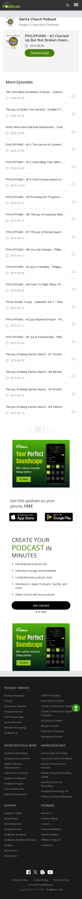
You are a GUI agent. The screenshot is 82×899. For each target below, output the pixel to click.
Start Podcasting (50, 695)
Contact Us (47, 845)
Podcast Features (14, 695)
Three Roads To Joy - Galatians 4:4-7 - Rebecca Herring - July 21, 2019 (35, 301)
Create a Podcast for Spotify (57, 706)
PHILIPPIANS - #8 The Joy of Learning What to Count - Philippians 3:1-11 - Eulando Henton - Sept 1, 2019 (35, 214)
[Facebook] (29, 873)
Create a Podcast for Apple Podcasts (56, 713)
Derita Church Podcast (37, 19)
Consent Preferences (40, 884)
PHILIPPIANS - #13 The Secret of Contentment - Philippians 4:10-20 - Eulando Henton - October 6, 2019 (35, 144)
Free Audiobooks (14, 789)
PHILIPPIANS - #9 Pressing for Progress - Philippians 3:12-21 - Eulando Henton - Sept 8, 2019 (35, 197)
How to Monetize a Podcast (56, 758)
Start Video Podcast (52, 700)
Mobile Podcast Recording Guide (56, 774)
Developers (11, 855)
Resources (10, 850)
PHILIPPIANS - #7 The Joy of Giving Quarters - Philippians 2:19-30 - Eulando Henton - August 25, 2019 (35, 232)
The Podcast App (14, 717)
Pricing (8, 701)
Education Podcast (51, 736)
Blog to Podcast (50, 726)
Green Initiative (50, 834)
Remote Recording (14, 727)
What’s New (11, 818)
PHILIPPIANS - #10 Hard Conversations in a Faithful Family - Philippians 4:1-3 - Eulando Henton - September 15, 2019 (35, 179)
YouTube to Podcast (52, 731)
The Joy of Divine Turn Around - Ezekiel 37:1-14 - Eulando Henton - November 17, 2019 (35, 109)
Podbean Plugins (14, 783)
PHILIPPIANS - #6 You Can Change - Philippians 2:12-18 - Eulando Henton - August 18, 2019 (35, 249)
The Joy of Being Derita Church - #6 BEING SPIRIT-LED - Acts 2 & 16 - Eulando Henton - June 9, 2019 (35, 371)
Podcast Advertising (15, 753)
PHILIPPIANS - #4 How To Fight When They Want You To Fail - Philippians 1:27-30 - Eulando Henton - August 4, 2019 (35, 284)
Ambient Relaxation (15, 794)
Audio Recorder (13, 722)
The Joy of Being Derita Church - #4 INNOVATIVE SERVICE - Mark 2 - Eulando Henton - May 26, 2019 (35, 406)
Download (40, 52)
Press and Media (51, 829)
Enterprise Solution (15, 706)
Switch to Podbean (15, 778)
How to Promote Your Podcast (53, 765)
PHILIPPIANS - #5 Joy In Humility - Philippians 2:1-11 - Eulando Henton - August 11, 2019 (35, 266)
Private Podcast (13, 711)
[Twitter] (36, 873)
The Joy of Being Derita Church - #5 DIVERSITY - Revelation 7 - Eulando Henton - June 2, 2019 (35, 389)
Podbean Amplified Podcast (20, 839)
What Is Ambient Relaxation (57, 796)
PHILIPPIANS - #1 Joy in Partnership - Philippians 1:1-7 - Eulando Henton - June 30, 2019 (35, 337)
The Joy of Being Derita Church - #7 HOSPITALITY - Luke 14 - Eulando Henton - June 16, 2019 (35, 354)
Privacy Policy (20, 880)
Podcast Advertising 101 (54, 791)
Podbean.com (55, 889)
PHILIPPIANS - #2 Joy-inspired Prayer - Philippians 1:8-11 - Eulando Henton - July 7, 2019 (35, 319)
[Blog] (43, 873)
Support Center (13, 813)
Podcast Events (13, 829)
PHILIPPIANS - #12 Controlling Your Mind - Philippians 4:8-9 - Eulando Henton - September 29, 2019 (35, 162)
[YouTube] (51, 873)
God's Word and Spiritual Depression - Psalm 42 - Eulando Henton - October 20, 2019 (35, 127)
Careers (45, 823)
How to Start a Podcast (54, 753)
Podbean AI (11, 733)
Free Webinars (12, 823)
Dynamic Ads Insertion (17, 758)
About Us (46, 813)
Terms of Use (61, 880)
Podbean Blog (49, 818)
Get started (41, 605)
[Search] (67, 5)
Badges (8, 845)
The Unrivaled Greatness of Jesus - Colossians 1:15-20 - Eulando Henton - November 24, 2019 (35, 92)
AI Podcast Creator (51, 720)
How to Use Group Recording (51, 784)
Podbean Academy (15, 834)
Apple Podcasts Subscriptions (13, 765)
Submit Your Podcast (16, 773)
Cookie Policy (40, 880)
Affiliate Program (50, 839)
